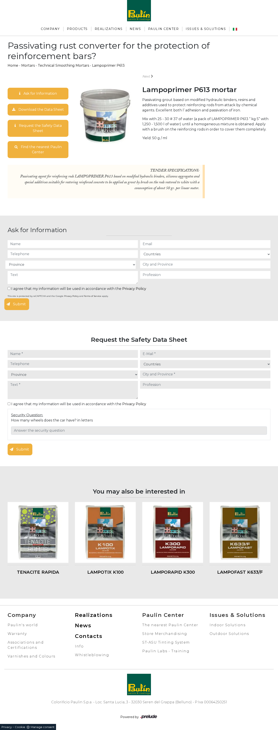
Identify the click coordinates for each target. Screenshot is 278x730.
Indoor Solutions (227, 625)
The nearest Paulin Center (170, 625)
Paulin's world (23, 625)
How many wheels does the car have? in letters (52, 420)
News (135, 29)
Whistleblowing (92, 655)
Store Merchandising (164, 634)
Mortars (28, 65)
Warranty (17, 634)
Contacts (88, 636)
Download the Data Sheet (41, 109)
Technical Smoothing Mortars (63, 65)
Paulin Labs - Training (165, 651)
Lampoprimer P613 (108, 65)
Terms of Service (92, 296)
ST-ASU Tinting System (166, 642)
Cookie (20, 727)
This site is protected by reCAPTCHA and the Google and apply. (58, 296)
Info (79, 646)
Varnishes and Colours (31, 656)
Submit (19, 304)
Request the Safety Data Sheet (40, 128)
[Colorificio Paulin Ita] (235, 29)
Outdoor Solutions (229, 634)
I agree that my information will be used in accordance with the (78, 289)
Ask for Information (40, 93)
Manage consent (43, 727)
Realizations (109, 29)
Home (13, 65)
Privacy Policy (134, 289)
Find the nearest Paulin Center (41, 149)
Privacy (7, 727)
